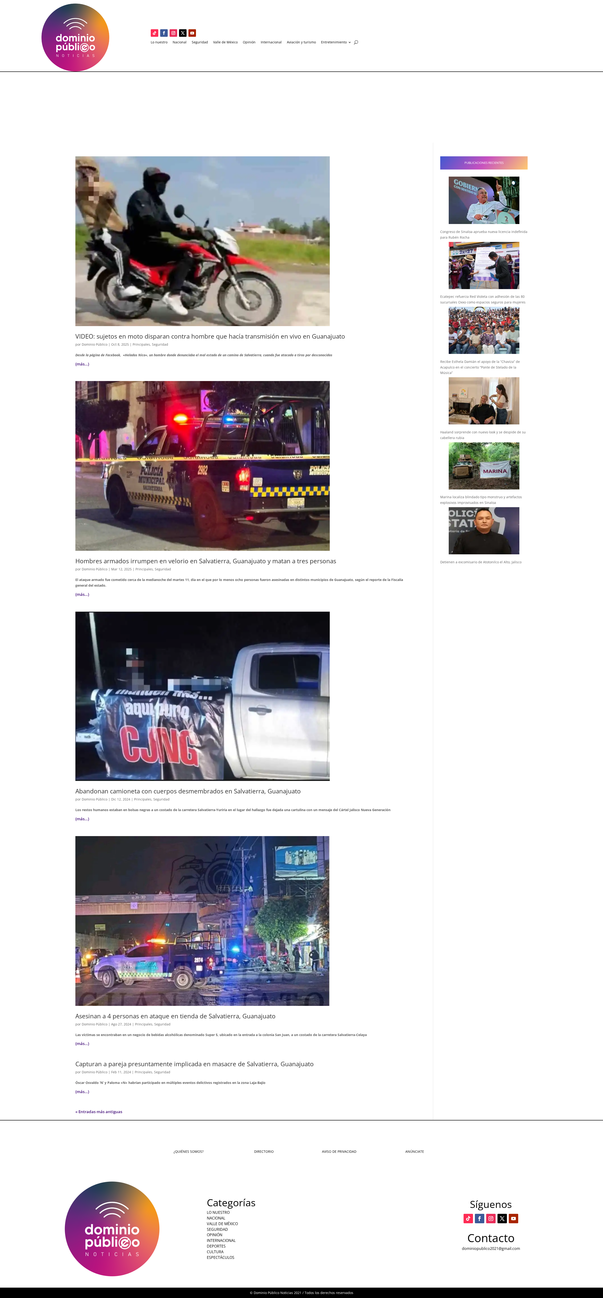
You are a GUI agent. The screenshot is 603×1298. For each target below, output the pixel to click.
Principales (141, 344)
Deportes (216, 1246)
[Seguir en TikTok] (154, 33)
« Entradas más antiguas (98, 1111)
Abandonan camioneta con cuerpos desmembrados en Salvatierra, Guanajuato (188, 791)
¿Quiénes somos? (189, 1151)
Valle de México (225, 42)
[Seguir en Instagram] (173, 33)
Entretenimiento (334, 42)
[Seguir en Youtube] (192, 33)
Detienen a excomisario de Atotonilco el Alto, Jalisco (481, 562)
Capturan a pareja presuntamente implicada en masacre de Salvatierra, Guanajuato (194, 1064)
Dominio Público (94, 344)
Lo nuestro (159, 42)
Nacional (180, 42)
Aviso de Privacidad (339, 1151)
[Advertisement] (301, 107)
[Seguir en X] (183, 33)
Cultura (215, 1251)
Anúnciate (414, 1151)
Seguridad (200, 42)
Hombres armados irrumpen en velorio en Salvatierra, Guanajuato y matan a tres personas (205, 561)
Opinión (249, 42)
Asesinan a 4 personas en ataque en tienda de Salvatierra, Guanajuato (175, 1016)
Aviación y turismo (301, 42)
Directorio (264, 1151)
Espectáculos (220, 1257)
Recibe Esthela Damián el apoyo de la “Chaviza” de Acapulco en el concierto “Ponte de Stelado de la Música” (480, 367)
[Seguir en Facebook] (164, 33)
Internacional (271, 42)
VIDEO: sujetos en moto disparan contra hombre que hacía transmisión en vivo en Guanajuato (210, 336)
